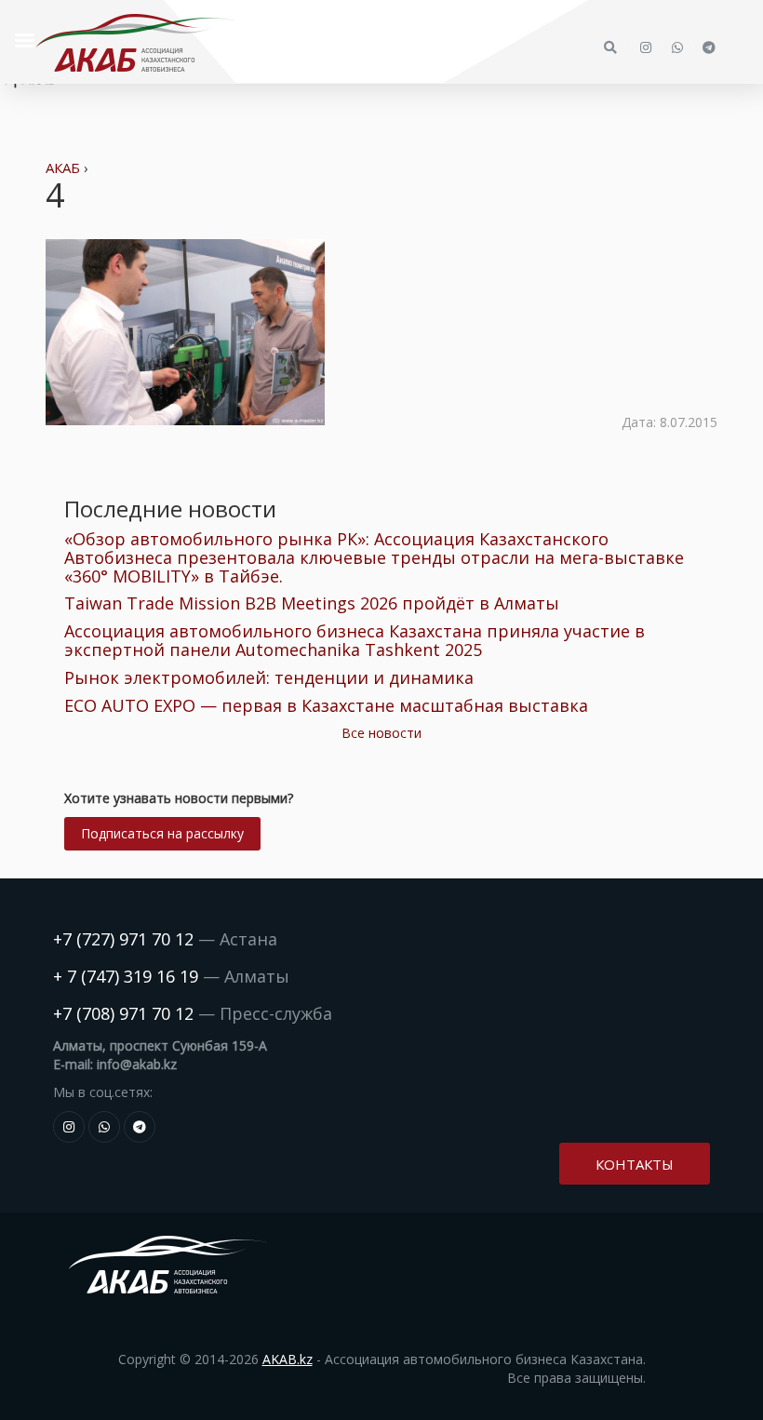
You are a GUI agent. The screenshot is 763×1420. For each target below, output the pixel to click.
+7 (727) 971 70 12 (123, 939)
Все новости (381, 733)
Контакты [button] (635, 1164)
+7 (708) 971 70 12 (123, 1013)
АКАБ (63, 167)
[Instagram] (69, 1127)
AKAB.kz (287, 1359)
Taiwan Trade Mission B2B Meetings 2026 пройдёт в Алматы (311, 603)
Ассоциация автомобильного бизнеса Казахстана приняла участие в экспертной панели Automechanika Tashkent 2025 (354, 640)
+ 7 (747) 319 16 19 (125, 976)
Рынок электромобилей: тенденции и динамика (269, 677)
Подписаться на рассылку (162, 833)
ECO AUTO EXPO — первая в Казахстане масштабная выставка (326, 705)
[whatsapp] (104, 1127)
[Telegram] (139, 1127)
